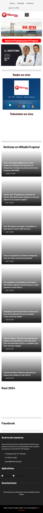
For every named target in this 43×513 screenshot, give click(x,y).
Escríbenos (30, 3)
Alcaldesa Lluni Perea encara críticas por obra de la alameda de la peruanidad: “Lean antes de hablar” (21, 314)
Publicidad (20, 3)
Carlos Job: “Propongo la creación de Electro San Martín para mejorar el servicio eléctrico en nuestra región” (21, 197)
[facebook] (22, 8)
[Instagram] (29, 8)
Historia (12, 3)
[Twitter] (25, 8)
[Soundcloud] (32, 8)
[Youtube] (36, 8)
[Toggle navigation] (26, 15)
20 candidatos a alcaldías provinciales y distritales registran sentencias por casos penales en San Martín (21, 284)
